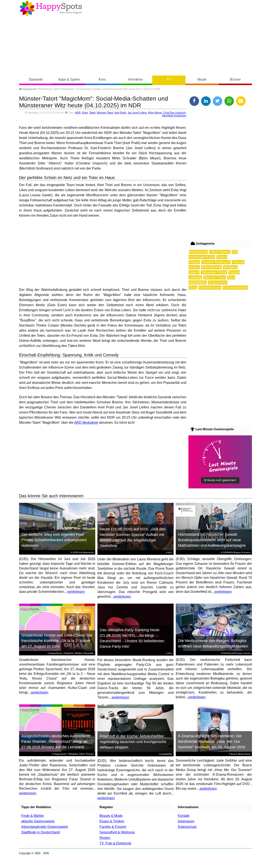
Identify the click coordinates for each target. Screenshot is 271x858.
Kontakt (183, 815)
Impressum (186, 821)
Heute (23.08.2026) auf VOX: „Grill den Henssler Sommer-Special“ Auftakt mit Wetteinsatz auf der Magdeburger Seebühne (133, 537)
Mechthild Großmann (174, 115)
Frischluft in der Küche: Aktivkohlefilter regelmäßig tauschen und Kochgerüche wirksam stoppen (133, 741)
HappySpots (28, 89)
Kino (102, 79)
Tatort (92, 112)
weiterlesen (75, 591)
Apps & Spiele (69, 79)
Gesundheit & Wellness (117, 832)
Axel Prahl (120, 112)
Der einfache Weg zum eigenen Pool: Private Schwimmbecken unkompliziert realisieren (54, 540)
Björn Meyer (155, 112)
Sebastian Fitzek (214, 272)
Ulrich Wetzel (220, 252)
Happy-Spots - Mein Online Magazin (51, 8)
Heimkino (135, 79)
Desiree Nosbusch (216, 262)
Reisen (105, 838)
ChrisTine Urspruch (174, 112)
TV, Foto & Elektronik (115, 843)
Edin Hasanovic (235, 287)
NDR (78, 112)
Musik (202, 79)
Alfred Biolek (211, 267)
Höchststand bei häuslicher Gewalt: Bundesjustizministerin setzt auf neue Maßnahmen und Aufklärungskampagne (212, 540)
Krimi (85, 112)
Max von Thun (214, 277)
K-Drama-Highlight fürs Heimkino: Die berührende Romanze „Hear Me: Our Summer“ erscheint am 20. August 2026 (211, 741)
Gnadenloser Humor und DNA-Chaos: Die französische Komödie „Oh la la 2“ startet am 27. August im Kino (56, 640)
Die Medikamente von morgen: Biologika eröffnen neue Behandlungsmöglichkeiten (213, 643)
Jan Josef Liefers (137, 112)
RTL (170, 552)
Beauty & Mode (111, 815)
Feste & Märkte (32, 815)
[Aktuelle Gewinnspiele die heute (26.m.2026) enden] (220, 487)
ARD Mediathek (86, 422)
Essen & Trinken (112, 821)
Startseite (36, 79)
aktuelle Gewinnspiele (38, 821)
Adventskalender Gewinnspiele (44, 827)
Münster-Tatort (105, 112)
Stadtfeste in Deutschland (40, 832)
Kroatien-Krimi (210, 287)
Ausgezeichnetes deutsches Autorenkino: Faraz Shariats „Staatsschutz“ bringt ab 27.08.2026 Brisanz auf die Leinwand (56, 741)
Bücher (235, 79)
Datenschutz (187, 827)
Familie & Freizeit (113, 827)
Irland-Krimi (198, 252)
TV (169, 79)
